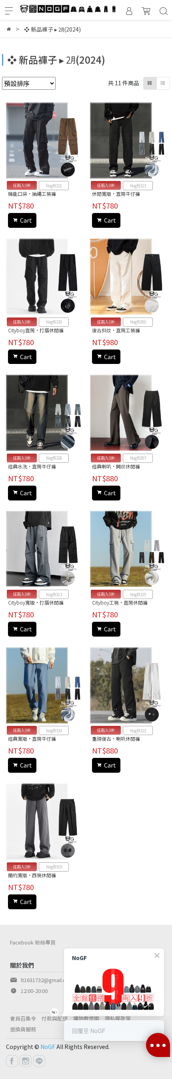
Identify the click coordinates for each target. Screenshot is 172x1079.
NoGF (47, 1047)
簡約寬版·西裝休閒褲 (32, 875)
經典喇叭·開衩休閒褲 (116, 466)
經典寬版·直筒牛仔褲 (32, 738)
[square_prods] (150, 83)
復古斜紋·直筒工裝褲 (116, 330)
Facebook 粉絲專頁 (33, 942)
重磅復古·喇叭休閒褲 (116, 738)
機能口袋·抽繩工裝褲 (32, 193)
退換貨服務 (23, 1029)
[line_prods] (163, 83)
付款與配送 (55, 1018)
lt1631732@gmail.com (47, 980)
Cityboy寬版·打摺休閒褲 (36, 602)
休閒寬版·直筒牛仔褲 (116, 193)
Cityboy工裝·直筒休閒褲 (120, 602)
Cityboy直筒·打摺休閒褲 (36, 330)
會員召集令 (23, 1018)
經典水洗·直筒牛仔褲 (32, 466)
